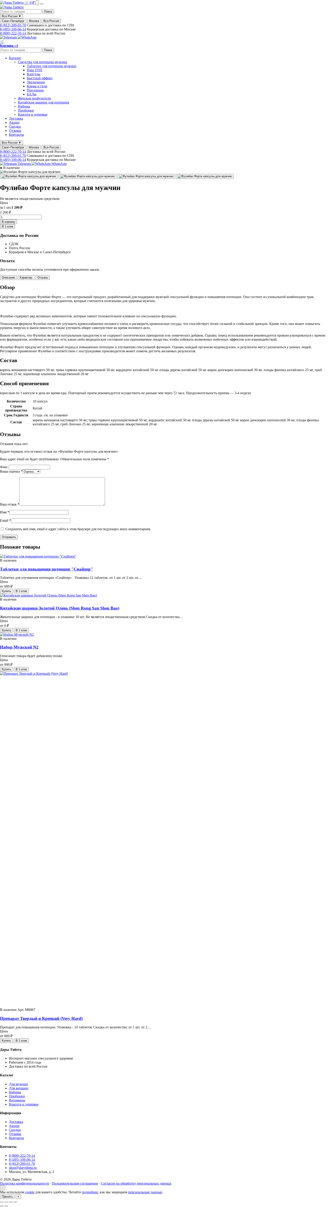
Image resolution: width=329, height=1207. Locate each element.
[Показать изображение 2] (87, 176)
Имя (4, 512)
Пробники (26, 110)
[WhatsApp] (27, 37)
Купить (6, 591)
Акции (14, 122)
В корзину (8, 221)
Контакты (16, 134)
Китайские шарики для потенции (43, 102)
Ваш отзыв (9, 504)
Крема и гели (37, 86)
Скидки (15, 126)
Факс (4, 467)
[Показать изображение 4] (205, 176)
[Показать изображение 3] (146, 176)
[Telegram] (9, 37)
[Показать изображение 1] (29, 176)
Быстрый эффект (40, 78)
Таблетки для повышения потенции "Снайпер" (46, 569)
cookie (29, 1192)
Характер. (26, 277)
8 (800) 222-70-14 (13, 33)
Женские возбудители (34, 98)
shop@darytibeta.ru (23, 1168)
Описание (8, 277)
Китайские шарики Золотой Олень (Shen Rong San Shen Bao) (59, 608)
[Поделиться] (11, 1202)
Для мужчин (18, 1084)
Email (5, 520)
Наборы (24, 106)
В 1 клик (7, 226)
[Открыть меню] (41, 3)
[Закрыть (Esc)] (15, 1202)
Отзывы (15, 130)
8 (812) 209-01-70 (13, 25)
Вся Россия (51, 21)
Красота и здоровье (32, 114)
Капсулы (33, 74)
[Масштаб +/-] (2, 1202)
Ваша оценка (11, 471)
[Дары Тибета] (12, 2)
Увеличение (36, 82)
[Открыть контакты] (37, 2)
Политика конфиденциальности (24, 1183)
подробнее (90, 1192)
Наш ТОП (34, 70)
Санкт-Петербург (13, 21)
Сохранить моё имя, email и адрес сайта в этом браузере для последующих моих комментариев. (78, 529)
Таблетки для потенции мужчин (51, 66)
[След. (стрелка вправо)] (6, 1206)
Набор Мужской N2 (19, 647)
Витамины (17, 1100)
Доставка (16, 118)
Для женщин (18, 1088)
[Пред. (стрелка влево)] (2, 1206)
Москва (34, 21)
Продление (35, 90)
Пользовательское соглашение (75, 1183)
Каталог (15, 58)
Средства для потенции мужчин (42, 62)
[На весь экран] (6, 1202)
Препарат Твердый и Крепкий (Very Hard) (41, 1018)
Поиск (48, 11)
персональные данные (145, 1192)
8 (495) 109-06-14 (13, 29)
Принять (7, 1196)
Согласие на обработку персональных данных (136, 1183)
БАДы (31, 94)
